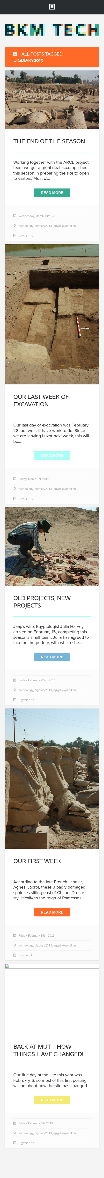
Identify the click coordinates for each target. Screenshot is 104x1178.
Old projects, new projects (42, 601)
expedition (69, 226)
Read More (52, 193)
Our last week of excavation (40, 400)
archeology (26, 226)
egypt (57, 226)
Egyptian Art (26, 236)
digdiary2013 (43, 226)
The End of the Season (49, 141)
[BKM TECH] (52, 34)
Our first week (37, 861)
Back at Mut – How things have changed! (48, 1050)
